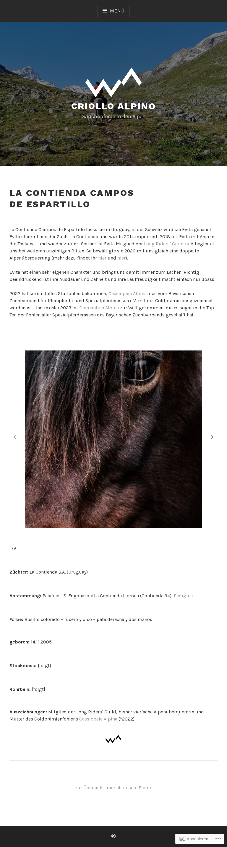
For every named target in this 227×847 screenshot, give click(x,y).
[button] (212, 437)
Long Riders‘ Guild (164, 243)
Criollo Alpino (113, 106)
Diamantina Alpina (99, 307)
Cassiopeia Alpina (127, 293)
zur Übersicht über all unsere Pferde (113, 787)
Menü (117, 11)
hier (103, 258)
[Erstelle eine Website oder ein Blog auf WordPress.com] (113, 836)
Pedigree (183, 595)
